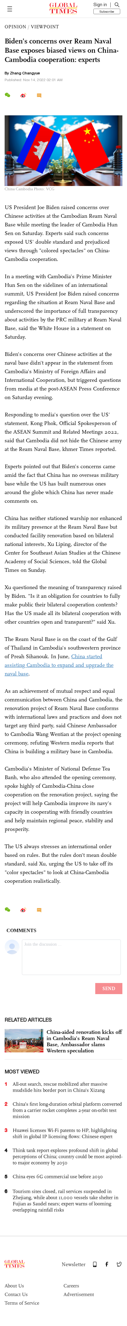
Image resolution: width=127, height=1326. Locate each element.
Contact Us (16, 1294)
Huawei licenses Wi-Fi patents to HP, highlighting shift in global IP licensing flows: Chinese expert (65, 1133)
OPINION (15, 27)
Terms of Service (22, 1303)
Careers (71, 1286)
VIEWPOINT (45, 27)
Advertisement (78, 1294)
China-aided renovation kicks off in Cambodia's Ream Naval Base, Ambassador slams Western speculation (84, 1041)
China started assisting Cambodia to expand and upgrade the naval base (59, 665)
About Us (14, 1286)
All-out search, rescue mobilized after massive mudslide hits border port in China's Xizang (60, 1087)
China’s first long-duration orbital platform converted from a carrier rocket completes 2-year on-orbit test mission (67, 1110)
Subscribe (107, 11)
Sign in (100, 4)
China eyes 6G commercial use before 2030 (58, 1176)
